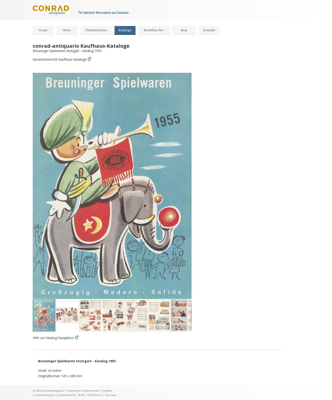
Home (43, 30)
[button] (187, 76)
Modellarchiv (154, 30)
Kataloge (125, 30)
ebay (184, 30)
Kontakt (209, 30)
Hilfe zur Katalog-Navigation (53, 338)
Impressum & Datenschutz (83, 390)
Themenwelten (96, 30)
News (67, 30)
